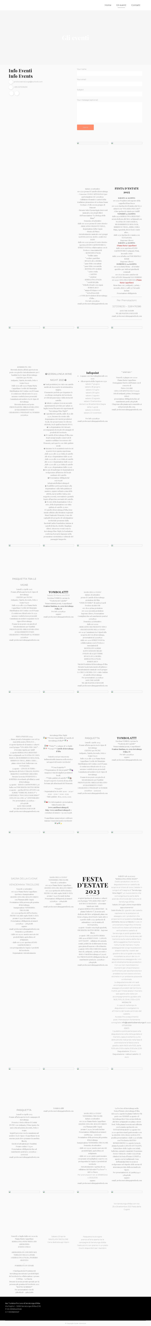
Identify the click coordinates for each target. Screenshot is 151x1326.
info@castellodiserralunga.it (134, 1023)
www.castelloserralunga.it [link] (58, 807)
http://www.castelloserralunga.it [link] (58, 810)
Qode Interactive (80, 1323)
